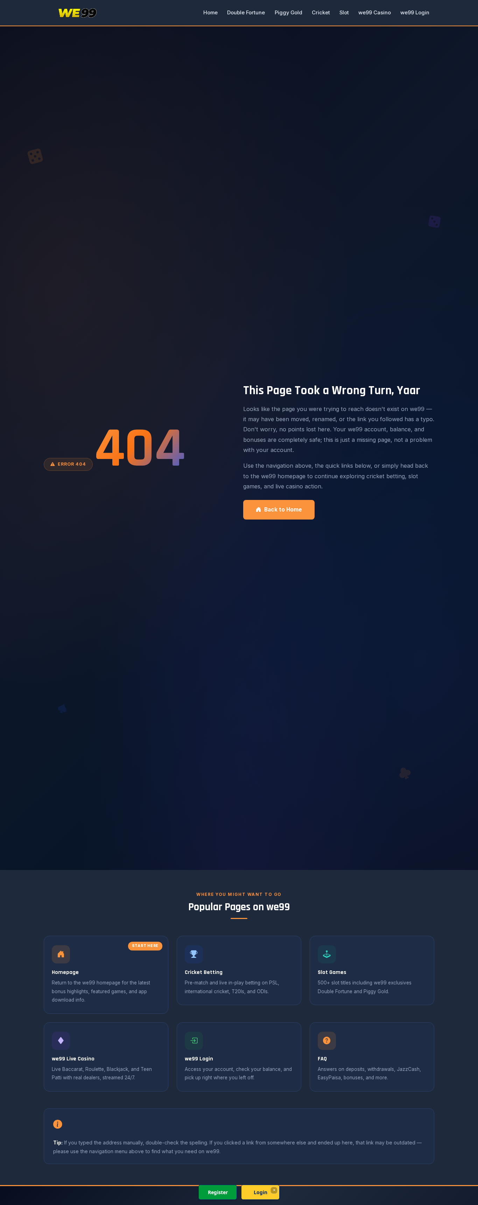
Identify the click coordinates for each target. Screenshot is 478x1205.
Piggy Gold (288, 12)
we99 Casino (374, 12)
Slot (344, 12)
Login (260, 1192)
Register (218, 1192)
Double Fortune (246, 12)
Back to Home (283, 509)
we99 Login (414, 12)
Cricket (321, 12)
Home (210, 12)
